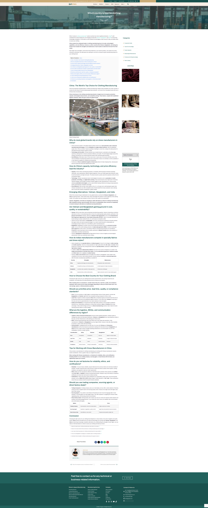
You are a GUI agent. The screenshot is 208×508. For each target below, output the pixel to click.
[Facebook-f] (128, 1)
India (109, 37)
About (122, 4)
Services (95, 4)
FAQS (112, 4)
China (110, 36)
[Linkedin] (135, 1)
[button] (128, 4)
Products (107, 4)
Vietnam (98, 37)
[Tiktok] (134, 1)
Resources (117, 4)
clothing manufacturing (81, 36)
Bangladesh (103, 37)
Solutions (101, 4)
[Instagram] (137, 1)
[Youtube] (132, 1)
